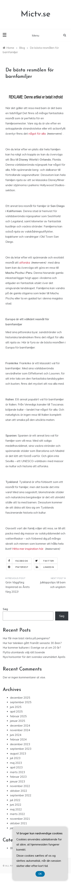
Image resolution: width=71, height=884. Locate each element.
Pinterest (21, 567)
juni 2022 (15, 804)
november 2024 (20, 730)
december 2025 (20, 697)
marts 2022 (17, 814)
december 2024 (20, 725)
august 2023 (18, 753)
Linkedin (48, 567)
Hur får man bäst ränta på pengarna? (26, 638)
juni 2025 (15, 707)
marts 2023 (17, 772)
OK (40, 873)
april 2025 (16, 711)
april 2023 (16, 767)
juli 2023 (15, 758)
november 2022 (20, 786)
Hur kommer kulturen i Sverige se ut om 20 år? (32, 647)
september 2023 (20, 748)
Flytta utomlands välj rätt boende (24, 652)
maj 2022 (16, 809)
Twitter (48, 561)
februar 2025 (18, 716)
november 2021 (20, 818)
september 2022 (20, 795)
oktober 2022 (18, 790)
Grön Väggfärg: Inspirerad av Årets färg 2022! (17, 587)
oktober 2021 (18, 823)
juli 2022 (15, 800)
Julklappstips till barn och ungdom (53, 585)
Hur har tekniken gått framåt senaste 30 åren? (32, 643)
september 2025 (20, 702)
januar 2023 (17, 781)
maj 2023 (16, 763)
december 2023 (20, 744)
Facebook (21, 561)
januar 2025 (17, 721)
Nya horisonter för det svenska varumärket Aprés (34, 657)
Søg (5, 609)
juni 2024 (15, 735)
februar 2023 (18, 776)
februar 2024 (18, 739)
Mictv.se (35, 14)
